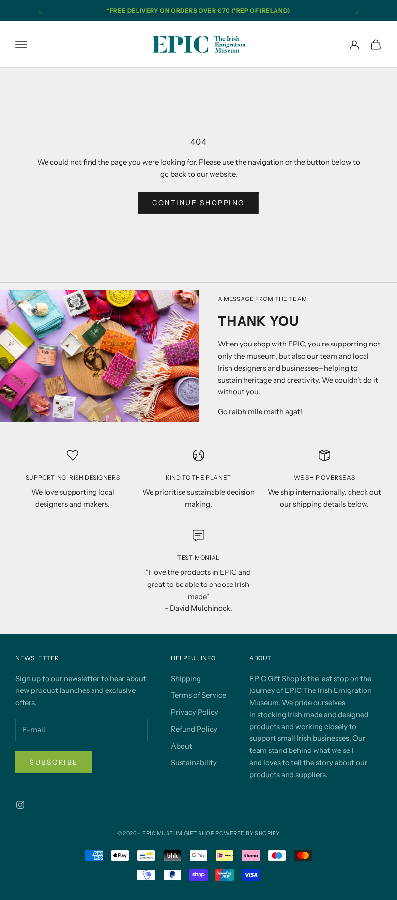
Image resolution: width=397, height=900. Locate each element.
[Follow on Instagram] (20, 805)
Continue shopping (198, 202)
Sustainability (194, 762)
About (181, 745)
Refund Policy (194, 729)
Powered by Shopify (247, 833)
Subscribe (54, 762)
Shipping (186, 678)
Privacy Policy (194, 712)
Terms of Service (198, 695)
